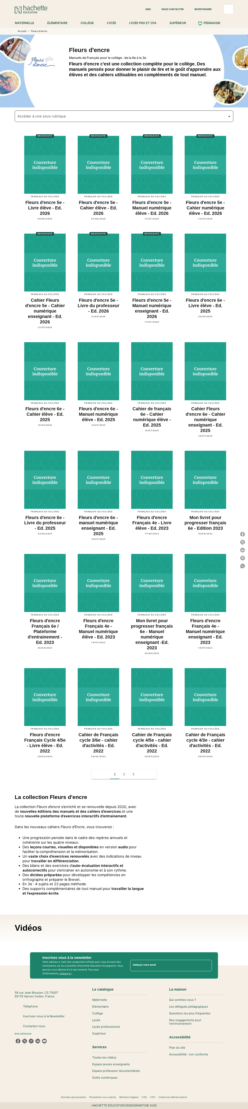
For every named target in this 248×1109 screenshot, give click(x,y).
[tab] (26, 23)
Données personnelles (73, 1097)
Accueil (22, 31)
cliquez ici (65, 973)
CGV (152, 1097)
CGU (144, 1097)
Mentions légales (129, 1097)
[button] (145, 9)
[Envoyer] (207, 965)
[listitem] (18, 1041)
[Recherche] (228, 9)
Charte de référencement (172, 1097)
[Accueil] (31, 9)
